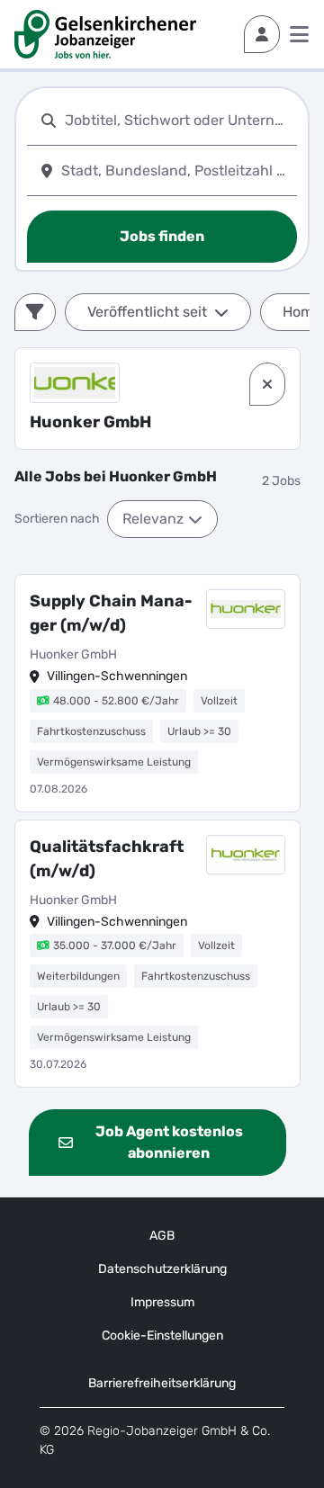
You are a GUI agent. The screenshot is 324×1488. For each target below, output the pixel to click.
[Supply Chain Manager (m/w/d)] (157, 693)
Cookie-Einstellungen (162, 1335)
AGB (162, 1235)
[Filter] (35, 312)
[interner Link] (105, 34)
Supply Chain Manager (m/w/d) (111, 613)
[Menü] (299, 34)
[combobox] (177, 120)
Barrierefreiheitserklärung (162, 1383)
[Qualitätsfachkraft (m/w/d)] (157, 954)
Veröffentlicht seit (147, 311)
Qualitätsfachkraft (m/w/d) (107, 859)
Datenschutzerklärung (162, 1269)
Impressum (162, 1302)
